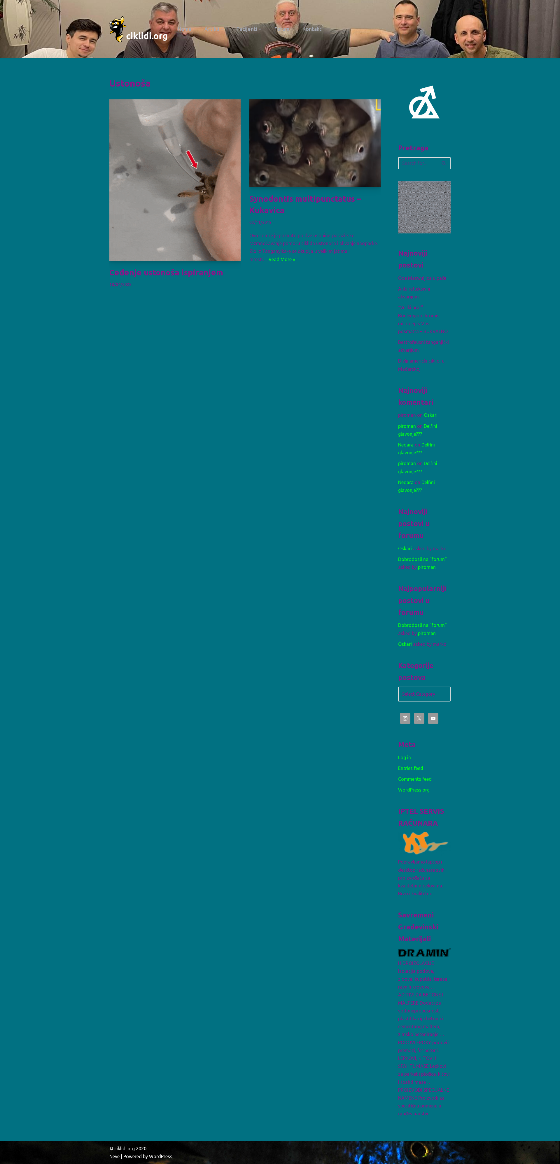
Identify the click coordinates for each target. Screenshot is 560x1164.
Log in (404, 757)
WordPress (160, 1156)
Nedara (406, 444)
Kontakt (311, 29)
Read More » (282, 259)
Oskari (431, 415)
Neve (114, 1156)
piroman (407, 426)
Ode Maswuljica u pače (422, 278)
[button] (222, 29)
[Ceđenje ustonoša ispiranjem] (175, 180)
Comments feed (415, 779)
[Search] (444, 163)
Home (184, 29)
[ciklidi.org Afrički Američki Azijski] (138, 29)
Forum (282, 29)
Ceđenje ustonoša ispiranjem (166, 272)
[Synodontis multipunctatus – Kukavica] (315, 143)
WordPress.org (414, 789)
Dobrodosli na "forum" (422, 559)
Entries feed (410, 768)
